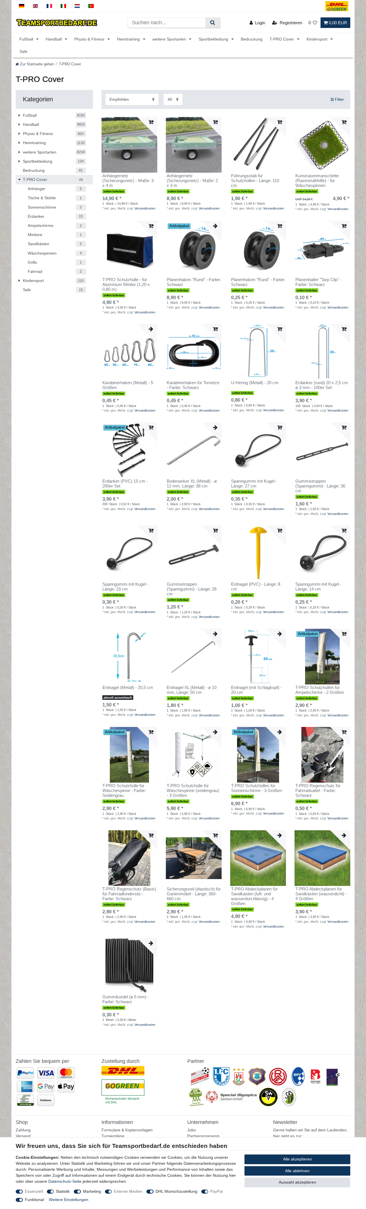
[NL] (77, 6)
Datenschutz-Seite (64, 1181)
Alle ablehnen (297, 1170)
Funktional (34, 1199)
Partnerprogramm (203, 1136)
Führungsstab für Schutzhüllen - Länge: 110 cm (255, 181)
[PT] (91, 6)
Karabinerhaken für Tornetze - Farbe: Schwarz (193, 385)
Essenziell (34, 1191)
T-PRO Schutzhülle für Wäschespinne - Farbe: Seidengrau (124, 790)
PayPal (216, 1191)
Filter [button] (339, 99)
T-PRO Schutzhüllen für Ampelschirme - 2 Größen (319, 690)
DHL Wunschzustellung (176, 1191)
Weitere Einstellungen (68, 1199)
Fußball (26, 39)
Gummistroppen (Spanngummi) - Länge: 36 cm (320, 486)
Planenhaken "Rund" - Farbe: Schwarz (194, 282)
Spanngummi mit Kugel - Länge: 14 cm (318, 586)
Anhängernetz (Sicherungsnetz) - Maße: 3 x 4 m (128, 181)
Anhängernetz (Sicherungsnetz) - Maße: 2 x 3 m (192, 181)
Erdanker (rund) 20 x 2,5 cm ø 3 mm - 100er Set (321, 385)
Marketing (92, 1191)
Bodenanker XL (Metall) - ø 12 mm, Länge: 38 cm (192, 483)
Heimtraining (129, 39)
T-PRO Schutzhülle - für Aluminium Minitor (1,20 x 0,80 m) (126, 284)
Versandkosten (144, 208)
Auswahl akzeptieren (297, 1182)
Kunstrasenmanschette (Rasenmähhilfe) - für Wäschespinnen (317, 181)
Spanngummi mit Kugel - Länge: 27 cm (254, 483)
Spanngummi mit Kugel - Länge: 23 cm (125, 586)
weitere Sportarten (169, 39)
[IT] (63, 6)
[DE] (21, 6)
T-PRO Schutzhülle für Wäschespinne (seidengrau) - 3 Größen (193, 790)
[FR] (49, 6)
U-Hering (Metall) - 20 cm (255, 382)
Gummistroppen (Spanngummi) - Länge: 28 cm (191, 589)
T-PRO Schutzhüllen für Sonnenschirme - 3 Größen (256, 788)
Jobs (191, 1130)
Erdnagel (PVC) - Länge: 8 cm (255, 586)
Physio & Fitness (90, 39)
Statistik (63, 1191)
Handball (54, 39)
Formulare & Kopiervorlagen (127, 1130)
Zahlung (23, 1130)
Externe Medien (128, 1191)
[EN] (35, 6)
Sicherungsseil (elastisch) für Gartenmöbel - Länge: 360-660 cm (194, 894)
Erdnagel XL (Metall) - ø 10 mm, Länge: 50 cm (191, 690)
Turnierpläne (113, 1136)
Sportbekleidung (214, 39)
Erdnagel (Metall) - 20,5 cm (127, 687)
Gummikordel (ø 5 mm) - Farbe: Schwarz (125, 999)
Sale (23, 51)
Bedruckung (251, 39)
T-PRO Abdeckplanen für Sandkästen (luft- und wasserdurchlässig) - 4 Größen (254, 896)
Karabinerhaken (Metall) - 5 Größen (127, 385)
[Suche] (212, 23)
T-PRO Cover (282, 39)
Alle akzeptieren (297, 1159)
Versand (23, 1136)
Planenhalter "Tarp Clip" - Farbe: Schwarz (318, 282)
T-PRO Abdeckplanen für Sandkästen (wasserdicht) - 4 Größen (321, 894)
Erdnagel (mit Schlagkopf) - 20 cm (256, 690)
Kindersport (318, 39)
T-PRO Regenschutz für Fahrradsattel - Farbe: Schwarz (318, 790)
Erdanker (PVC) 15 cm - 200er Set (125, 483)
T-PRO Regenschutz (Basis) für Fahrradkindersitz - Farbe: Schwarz (129, 894)
